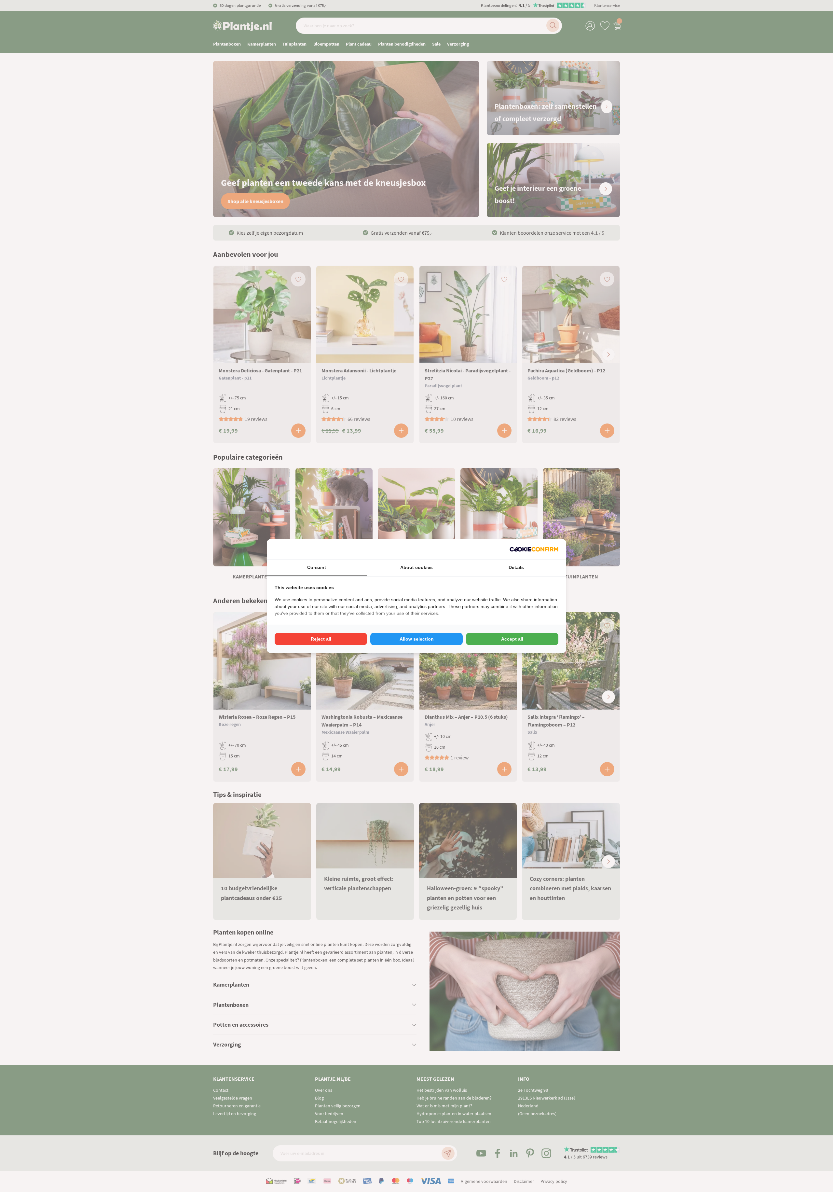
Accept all (512, 639)
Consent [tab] (316, 567)
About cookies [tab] (416, 567)
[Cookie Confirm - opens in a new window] (534, 549)
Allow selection (417, 639)
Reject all (321, 639)
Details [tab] (516, 567)
